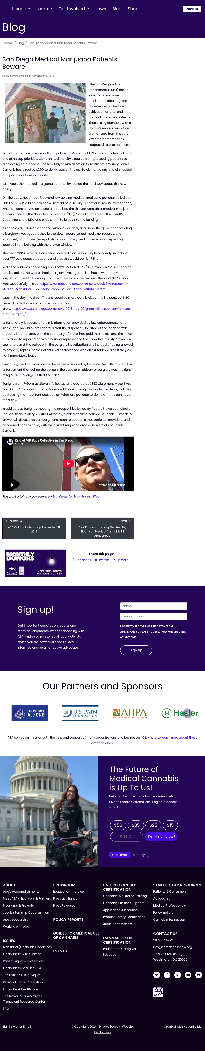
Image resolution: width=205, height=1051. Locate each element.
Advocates (161, 898)
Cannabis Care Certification (118, 940)
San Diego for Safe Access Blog (76, 496)
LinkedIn (122, 560)
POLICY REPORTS (68, 919)
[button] (17, 713)
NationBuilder (193, 1027)
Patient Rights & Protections (24, 961)
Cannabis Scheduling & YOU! (24, 968)
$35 (136, 825)
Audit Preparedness (118, 924)
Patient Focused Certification (119, 887)
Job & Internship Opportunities (26, 912)
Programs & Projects (18, 905)
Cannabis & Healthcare (20, 989)
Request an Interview (69, 891)
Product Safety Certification (124, 917)
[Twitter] (156, 975)
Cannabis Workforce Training (125, 896)
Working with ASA (16, 926)
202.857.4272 (163, 940)
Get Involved (72, 9)
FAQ (6, 1009)
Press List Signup (65, 898)
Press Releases (64, 905)
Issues (19, 9)
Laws (100, 9)
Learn (42, 9)
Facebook (83, 560)
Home (8, 43)
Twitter (103, 560)
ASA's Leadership (16, 920)
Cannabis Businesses (169, 920)
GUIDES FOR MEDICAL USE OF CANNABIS (76, 935)
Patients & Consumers (170, 891)
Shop (133, 9)
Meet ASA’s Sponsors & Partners (27, 898)
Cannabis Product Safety (22, 954)
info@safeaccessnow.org (172, 947)
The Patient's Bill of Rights (22, 975)
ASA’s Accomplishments (21, 891)
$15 (170, 825)
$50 (118, 825)
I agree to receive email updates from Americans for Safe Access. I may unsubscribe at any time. (153, 631)
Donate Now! (161, 837)
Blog (117, 9)
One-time (119, 855)
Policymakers (163, 912)
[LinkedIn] (198, 975)
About (9, 885)
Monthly (139, 855)
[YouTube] (188, 975)
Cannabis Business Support (123, 903)
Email (27, 1027)
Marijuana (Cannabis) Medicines (27, 947)
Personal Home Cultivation (23, 982)
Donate (191, 8)
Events (60, 951)
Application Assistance (120, 910)
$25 (153, 825)
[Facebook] (167, 975)
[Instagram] (177, 975)
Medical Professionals (169, 905)
